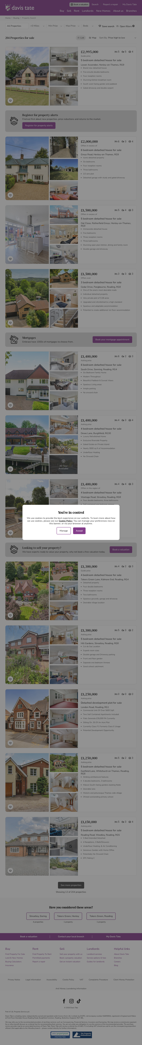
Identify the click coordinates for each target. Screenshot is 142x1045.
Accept (79, 530)
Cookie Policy (65, 520)
